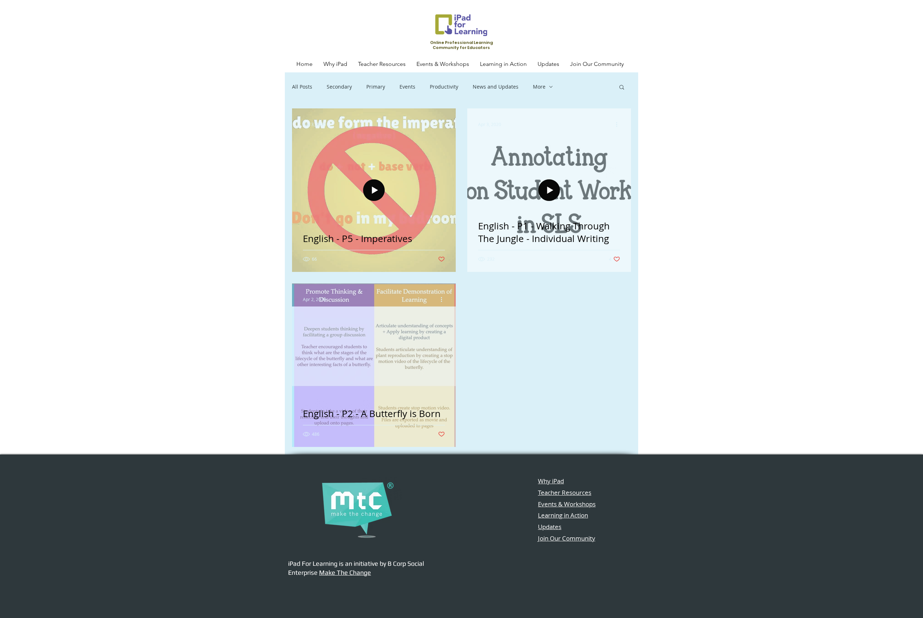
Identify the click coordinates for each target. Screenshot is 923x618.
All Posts (302, 86)
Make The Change (345, 572)
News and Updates (495, 86)
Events (407, 86)
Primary (375, 86)
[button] (621, 87)
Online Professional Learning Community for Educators (461, 45)
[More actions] (444, 124)
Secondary (339, 86)
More (539, 86)
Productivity (444, 86)
